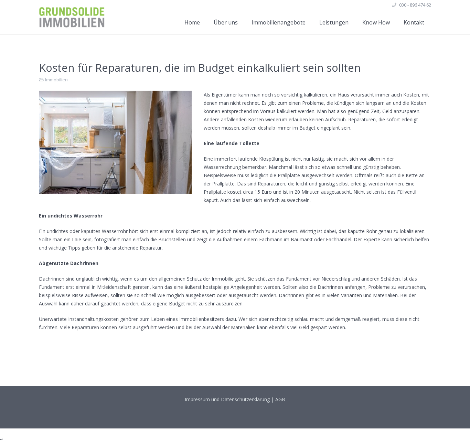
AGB (280, 399)
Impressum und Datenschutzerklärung (227, 399)
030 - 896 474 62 (415, 5)
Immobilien (56, 80)
